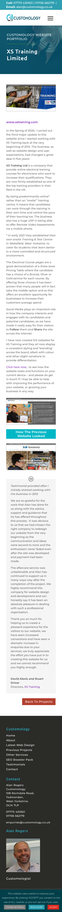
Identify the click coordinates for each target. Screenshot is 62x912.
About (10, 740)
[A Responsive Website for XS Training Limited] (31, 97)
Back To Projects (39, 701)
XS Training (32, 687)
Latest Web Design (20, 745)
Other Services (17, 754)
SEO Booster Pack (19, 759)
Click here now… (17, 367)
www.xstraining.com (22, 122)
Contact (12, 769)
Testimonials (15, 764)
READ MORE (36, 907)
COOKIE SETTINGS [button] (15, 907)
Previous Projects (19, 750)
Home (10, 735)
